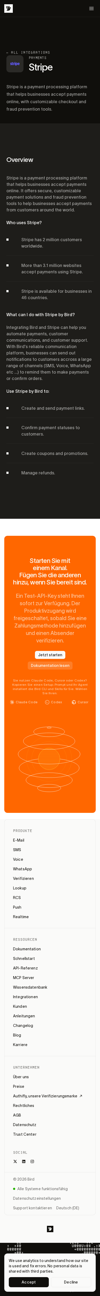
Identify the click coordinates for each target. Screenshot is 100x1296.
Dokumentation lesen (50, 665)
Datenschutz (25, 1125)
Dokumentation (27, 949)
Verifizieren (23, 878)
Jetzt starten (50, 655)
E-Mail (18, 840)
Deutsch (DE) (67, 1208)
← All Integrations (28, 53)
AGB (17, 1115)
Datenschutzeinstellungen (37, 1198)
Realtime (21, 917)
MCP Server (23, 978)
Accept (29, 1282)
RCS (17, 898)
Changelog (23, 1025)
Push (17, 907)
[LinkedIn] (24, 1161)
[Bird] (8, 8)
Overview (19, 159)
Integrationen (25, 997)
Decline (71, 1282)
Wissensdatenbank (30, 987)
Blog (17, 1035)
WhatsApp (22, 869)
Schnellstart (24, 958)
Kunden (20, 1006)
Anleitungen (24, 1016)
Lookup (19, 888)
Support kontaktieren (32, 1208)
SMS (17, 850)
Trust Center (25, 1134)
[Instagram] (32, 1161)
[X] (15, 1161)
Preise (18, 1086)
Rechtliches (23, 1105)
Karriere (20, 1045)
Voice (18, 859)
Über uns (21, 1077)
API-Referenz (25, 968)
